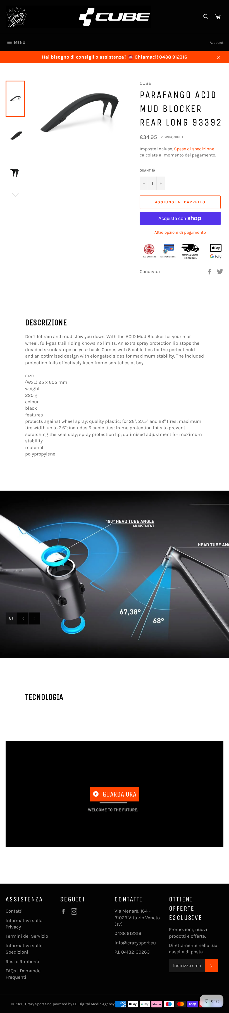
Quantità (147, 170)
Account (216, 42)
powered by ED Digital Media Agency (84, 1004)
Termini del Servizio (27, 936)
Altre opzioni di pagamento (180, 232)
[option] (114, 574)
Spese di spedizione (194, 148)
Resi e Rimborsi (22, 961)
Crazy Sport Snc (38, 1004)
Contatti (14, 911)
